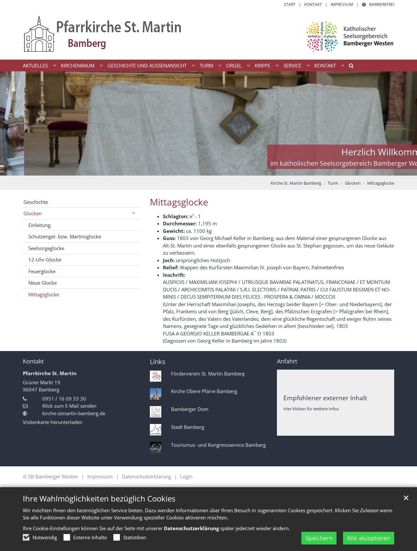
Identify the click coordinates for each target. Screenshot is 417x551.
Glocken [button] (32, 213)
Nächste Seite (403, 123)
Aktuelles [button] (35, 65)
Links (157, 362)
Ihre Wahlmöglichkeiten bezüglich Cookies (99, 498)
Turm (333, 183)
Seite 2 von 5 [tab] (197, 169)
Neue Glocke (42, 282)
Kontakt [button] (325, 65)
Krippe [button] (262, 65)
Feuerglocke (41, 271)
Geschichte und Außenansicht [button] (147, 65)
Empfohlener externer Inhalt (325, 398)
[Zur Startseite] (208, 33)
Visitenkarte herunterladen (52, 422)
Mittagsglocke (380, 183)
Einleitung (39, 225)
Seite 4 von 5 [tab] (220, 169)
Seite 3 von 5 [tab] (208, 169)
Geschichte (35, 202)
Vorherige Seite (13, 123)
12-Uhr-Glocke (44, 259)
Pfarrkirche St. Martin (50, 373)
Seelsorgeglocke (46, 248)
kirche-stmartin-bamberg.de (73, 413)
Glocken (353, 183)
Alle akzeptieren (368, 538)
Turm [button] (206, 65)
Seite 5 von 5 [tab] (231, 169)
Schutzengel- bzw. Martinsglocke (64, 236)
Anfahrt (287, 361)
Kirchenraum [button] (77, 65)
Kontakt (33, 361)
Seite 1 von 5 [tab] (186, 169)
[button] (348, 66)
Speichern (319, 538)
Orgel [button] (234, 65)
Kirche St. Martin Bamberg (296, 183)
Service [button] (292, 65)
